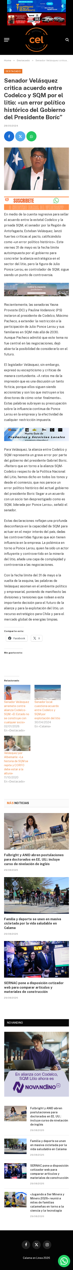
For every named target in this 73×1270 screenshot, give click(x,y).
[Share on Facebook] (9, 136)
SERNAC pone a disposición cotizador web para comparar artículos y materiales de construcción (34, 987)
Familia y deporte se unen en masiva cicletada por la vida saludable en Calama (32, 923)
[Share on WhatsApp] (31, 136)
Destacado (13, 71)
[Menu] (6, 39)
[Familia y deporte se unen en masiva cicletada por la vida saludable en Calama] (36, 895)
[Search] (67, 39)
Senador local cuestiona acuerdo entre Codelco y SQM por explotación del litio (47, 710)
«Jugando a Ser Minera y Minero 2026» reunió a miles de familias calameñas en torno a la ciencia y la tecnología (47, 1202)
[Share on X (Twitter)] (20, 136)
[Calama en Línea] (36, 39)
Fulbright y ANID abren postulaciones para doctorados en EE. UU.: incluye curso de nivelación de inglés (34, 859)
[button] (64, 1261)
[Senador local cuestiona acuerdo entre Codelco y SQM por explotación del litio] (47, 692)
